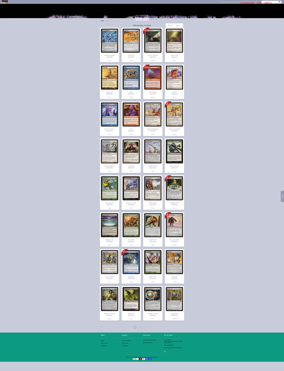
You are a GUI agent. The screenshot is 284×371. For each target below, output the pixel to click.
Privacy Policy (125, 345)
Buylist (102, 340)
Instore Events (104, 343)
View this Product (110, 48)
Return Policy (125, 343)
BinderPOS (155, 357)
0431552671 (171, 345)
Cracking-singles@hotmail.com (174, 347)
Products (141, 15)
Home (137, 15)
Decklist (282, 196)
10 (149, 327)
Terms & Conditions (126, 340)
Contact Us (103, 345)
